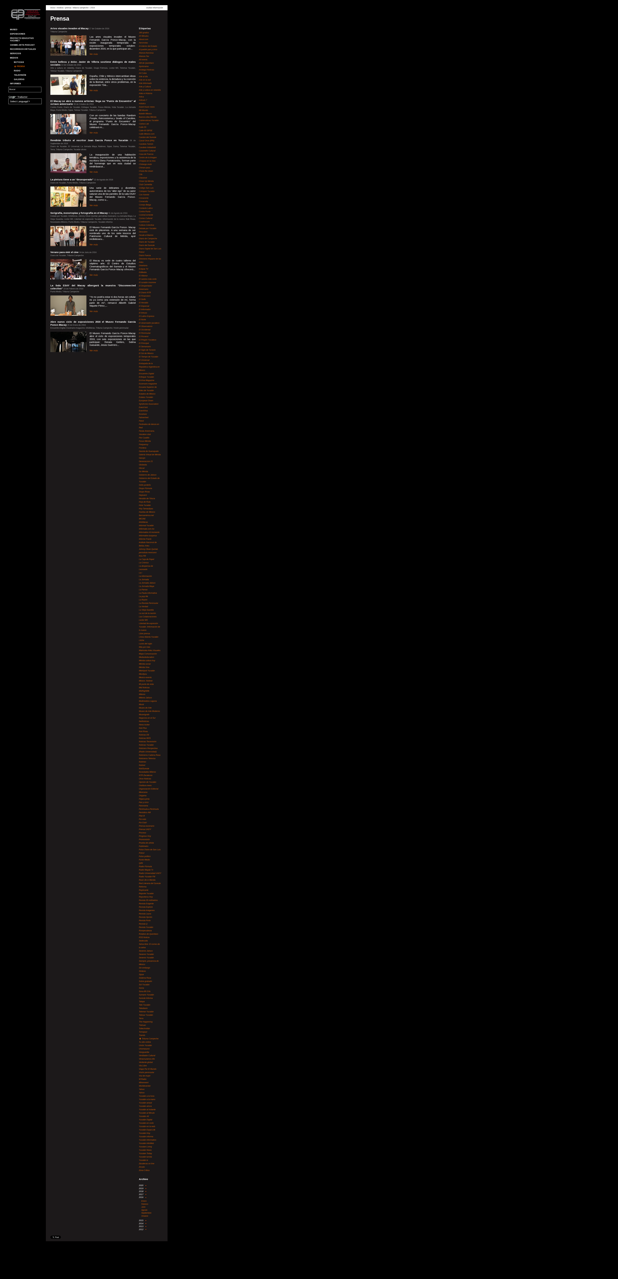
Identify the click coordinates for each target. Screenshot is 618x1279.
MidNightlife (144, 691)
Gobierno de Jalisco (147, 475)
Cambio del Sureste (147, 137)
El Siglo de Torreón (147, 350)
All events (143, 60)
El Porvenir (144, 336)
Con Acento (144, 195)
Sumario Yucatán (146, 995)
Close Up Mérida (146, 181)
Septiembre (146, 1213)
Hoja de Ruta (144, 502)
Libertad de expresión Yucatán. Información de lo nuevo (149, 626)
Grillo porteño (145, 485)
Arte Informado (145, 83)
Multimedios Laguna (148, 701)
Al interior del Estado (148, 46)
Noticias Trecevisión (147, 741)
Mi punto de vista (146, 684)
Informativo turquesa (148, 536)
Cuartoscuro (144, 222)
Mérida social (145, 664)
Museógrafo (144, 714)
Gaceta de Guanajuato (149, 451)
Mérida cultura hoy (147, 660)
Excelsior (143, 414)
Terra (141, 1018)
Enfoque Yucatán (146, 377)
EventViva (143, 411)
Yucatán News (145, 1150)
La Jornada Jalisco (147, 583)
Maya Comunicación (148, 654)
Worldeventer (145, 1086)
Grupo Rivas (144, 492)
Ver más (93, 54)
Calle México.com (146, 134)
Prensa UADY (145, 829)
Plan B (142, 816)
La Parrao (143, 590)
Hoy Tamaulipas (146, 509)
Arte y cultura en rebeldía (150, 90)
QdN (141, 863)
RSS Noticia (144, 937)
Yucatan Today (145, 1153)
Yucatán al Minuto (147, 1113)
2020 (141, 1185)
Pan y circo (144, 802)
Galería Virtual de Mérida (150, 455)
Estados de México (147, 394)
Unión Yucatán (145, 1045)
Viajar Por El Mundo (147, 1069)
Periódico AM (145, 812)
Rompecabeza (145, 931)
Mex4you (143, 674)
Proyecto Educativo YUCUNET (22, 39)
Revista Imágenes (147, 910)
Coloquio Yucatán (147, 191)
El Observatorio (145, 326)
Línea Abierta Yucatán (148, 637)
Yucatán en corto (146, 1123)
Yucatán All (144, 1116)
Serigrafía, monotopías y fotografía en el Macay (79, 213)
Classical (143, 178)
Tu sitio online (145, 1042)
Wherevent (143, 1082)
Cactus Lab (144, 124)
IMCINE (142, 519)
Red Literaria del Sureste (150, 883)
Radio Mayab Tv (146, 870)
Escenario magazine (148, 384)
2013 (141, 1226)
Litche (141, 640)
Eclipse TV (143, 269)
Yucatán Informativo (147, 1140)
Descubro (143, 232)
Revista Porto (145, 920)
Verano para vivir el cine (64, 252)
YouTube (24, 1273)
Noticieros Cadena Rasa (149, 755)
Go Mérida (143, 471)
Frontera (142, 448)
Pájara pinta (144, 799)
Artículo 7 (143, 100)
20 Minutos (144, 36)
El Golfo (142, 299)
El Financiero (144, 296)
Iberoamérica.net (146, 515)
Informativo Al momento (149, 532)
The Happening (146, 1022)
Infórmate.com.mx (146, 529)
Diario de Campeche (148, 238)
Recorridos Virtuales (23, 49)
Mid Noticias (144, 687)
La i (140, 573)
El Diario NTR (145, 292)
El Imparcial (144, 306)
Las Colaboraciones (148, 617)
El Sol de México (146, 353)
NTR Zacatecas (145, 775)
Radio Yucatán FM (147, 876)
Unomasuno (144, 1049)
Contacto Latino (146, 208)
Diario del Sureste (147, 245)
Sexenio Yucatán (146, 954)
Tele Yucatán (144, 1005)
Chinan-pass (144, 168)
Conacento (144, 198)
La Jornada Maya (146, 586)
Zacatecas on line (146, 1163)
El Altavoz (143, 276)
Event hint (143, 407)
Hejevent (143, 495)
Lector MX (143, 620)
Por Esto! (143, 822)
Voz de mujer (144, 1076)
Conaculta (143, 201)
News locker (144, 725)
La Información (145, 576)
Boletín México (145, 114)
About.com (143, 39)
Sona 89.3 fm (144, 991)
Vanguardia (144, 1052)
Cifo (140, 174)
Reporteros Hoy (146, 897)
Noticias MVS (145, 738)
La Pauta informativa (148, 593)
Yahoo (142, 1089)
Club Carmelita (145, 184)
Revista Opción (145, 917)
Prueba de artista (146, 843)
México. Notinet (145, 681)
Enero (144, 1201)
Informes (15, 83)
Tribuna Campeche (81, 8)
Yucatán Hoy (144, 1133)
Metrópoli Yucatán (147, 671)
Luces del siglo (145, 644)
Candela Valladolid (147, 147)
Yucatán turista (145, 1157)
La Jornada (144, 579)
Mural (141, 704)
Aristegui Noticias (146, 70)
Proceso (142, 833)
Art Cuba (143, 73)
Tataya (142, 1001)
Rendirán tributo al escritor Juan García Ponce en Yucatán (89, 140)
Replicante (143, 890)
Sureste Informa (146, 998)
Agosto (144, 1210)
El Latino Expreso (146, 316)
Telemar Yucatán (146, 1012)
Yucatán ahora (145, 1106)
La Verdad (143, 606)
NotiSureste (144, 768)
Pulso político (145, 856)
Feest (141, 421)
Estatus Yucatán (146, 397)
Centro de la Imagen (148, 157)
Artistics (142, 103)
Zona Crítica (144, 1170)
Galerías (19, 79)
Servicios (15, 53)
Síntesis (142, 971)
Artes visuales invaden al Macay (69, 28)
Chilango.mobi (145, 164)
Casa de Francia (146, 154)
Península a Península (149, 809)
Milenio (142, 694)
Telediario (143, 1008)
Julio (143, 1207)
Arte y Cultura (145, 87)
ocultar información (154, 8)
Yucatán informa (146, 1136)
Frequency (143, 444)
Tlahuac (142, 1025)
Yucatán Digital (145, 1120)
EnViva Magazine (146, 380)
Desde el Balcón (146, 235)
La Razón (143, 600)
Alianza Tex (144, 56)
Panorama (143, 806)
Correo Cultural (145, 218)
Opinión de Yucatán (147, 782)
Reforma (142, 887)
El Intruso (143, 313)
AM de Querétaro (146, 63)
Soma (141, 988)
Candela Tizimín (146, 144)
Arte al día (143, 76)
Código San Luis (146, 188)
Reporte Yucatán (146, 893)
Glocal (142, 468)
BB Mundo (143, 110)
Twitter (18, 1273)
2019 (141, 1188)
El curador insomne (147, 282)
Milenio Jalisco (145, 698)
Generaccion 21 (146, 461)
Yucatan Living (145, 1147)
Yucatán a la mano (147, 1099)
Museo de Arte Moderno (149, 711)
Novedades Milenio (147, 772)
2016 (92, 8)
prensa (68, 8)
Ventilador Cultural (147, 1055)
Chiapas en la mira (147, 161)
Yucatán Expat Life (147, 1130)
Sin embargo (144, 968)
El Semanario (145, 346)
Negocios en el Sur (147, 718)
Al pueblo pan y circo (148, 49)
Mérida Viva (144, 667)
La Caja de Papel (146, 559)
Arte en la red (145, 80)
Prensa (21, 66)
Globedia (143, 465)
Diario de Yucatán (147, 242)
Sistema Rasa (145, 978)
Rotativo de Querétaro (148, 934)
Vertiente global (146, 1062)
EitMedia (143, 272)
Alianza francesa (146, 53)
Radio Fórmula (145, 866)
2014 (141, 1223)
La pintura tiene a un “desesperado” (71, 179)
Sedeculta (143, 941)
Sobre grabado (145, 981)
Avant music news (147, 107)
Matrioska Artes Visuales (149, 650)
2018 (141, 1191)
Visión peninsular (146, 1072)
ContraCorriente (146, 215)
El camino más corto (148, 279)
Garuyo (142, 458)
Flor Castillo (144, 438)
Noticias (19, 62)
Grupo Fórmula (145, 488)
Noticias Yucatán (146, 745)
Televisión (20, 75)
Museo (13, 29)
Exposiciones (17, 34)
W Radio (142, 1079)
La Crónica (144, 563)
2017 (141, 1194)
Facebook (12, 1273)
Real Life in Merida (147, 880)
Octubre (144, 1216)
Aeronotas (143, 43)
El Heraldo (143, 303)
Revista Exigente (146, 904)
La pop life (143, 596)
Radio (17, 71)
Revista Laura (145, 914)
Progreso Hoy (145, 836)
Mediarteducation (146, 657)
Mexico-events (145, 677)
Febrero (144, 1204)
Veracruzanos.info (147, 1059)
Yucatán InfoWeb (146, 1143)
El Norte (142, 319)
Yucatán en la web (147, 1126)
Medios (14, 58)
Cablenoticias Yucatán (149, 120)
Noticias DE (144, 735)
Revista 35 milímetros (148, 900)
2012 (141, 1229)
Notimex (142, 762)
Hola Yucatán (145, 505)
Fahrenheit (143, 417)
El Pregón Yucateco (147, 340)
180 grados (144, 33)
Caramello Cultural (147, 151)
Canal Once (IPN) (146, 141)
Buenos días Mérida (147, 117)
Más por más (144, 647)
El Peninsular (145, 333)
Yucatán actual (145, 1103)
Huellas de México (147, 512)
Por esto (142, 819)
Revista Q (143, 924)
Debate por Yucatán (147, 228)
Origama (142, 795)
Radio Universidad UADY (150, 873)
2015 (141, 1220)
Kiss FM (142, 556)
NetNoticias (144, 721)
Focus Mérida (145, 441)
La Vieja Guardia (146, 610)
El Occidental (144, 330)
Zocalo (142, 1167)
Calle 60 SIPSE (145, 130)
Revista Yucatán (146, 927)
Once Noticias (145, 779)
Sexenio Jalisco (146, 951)
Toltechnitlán (144, 1028)
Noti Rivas (143, 731)
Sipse (141, 974)
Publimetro (143, 846)
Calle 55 (142, 127)
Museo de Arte (145, 708)
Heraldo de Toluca (147, 498)
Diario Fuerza (145, 255)
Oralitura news (145, 785)
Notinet (142, 765)
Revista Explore (146, 907)
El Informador (145, 309)
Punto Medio (144, 860)
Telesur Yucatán (146, 1015)
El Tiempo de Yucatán (148, 357)
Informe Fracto (145, 539)
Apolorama (144, 66)
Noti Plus (143, 728)
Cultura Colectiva (146, 225)
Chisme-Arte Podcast (22, 45)
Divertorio (143, 265)
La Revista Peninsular (148, 603)
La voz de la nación (147, 613)
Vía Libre (143, 1066)
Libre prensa (144, 633)
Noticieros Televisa (147, 758)
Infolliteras (143, 522)
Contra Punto (144, 211)
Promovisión (144, 839)
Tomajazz (143, 1032)
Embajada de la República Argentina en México (149, 366)
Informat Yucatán (146, 525)
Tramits (142, 1035)
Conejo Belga (145, 205)
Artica (141, 97)
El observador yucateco (149, 323)
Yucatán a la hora (146, 1096)
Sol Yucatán (144, 985)
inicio (52, 8)
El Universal (144, 360)
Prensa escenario (146, 826)
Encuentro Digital (146, 373)
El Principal (144, 343)
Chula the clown (146, 171)
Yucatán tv (143, 1160)
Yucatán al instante (147, 1109)
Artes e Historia (145, 93)
